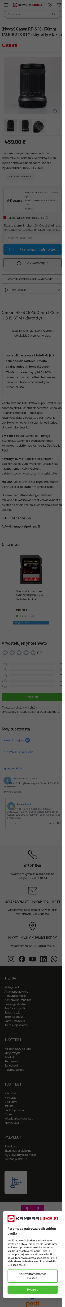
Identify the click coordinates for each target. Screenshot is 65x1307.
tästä (22, 1265)
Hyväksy (32, 1289)
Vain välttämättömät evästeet (32, 1276)
